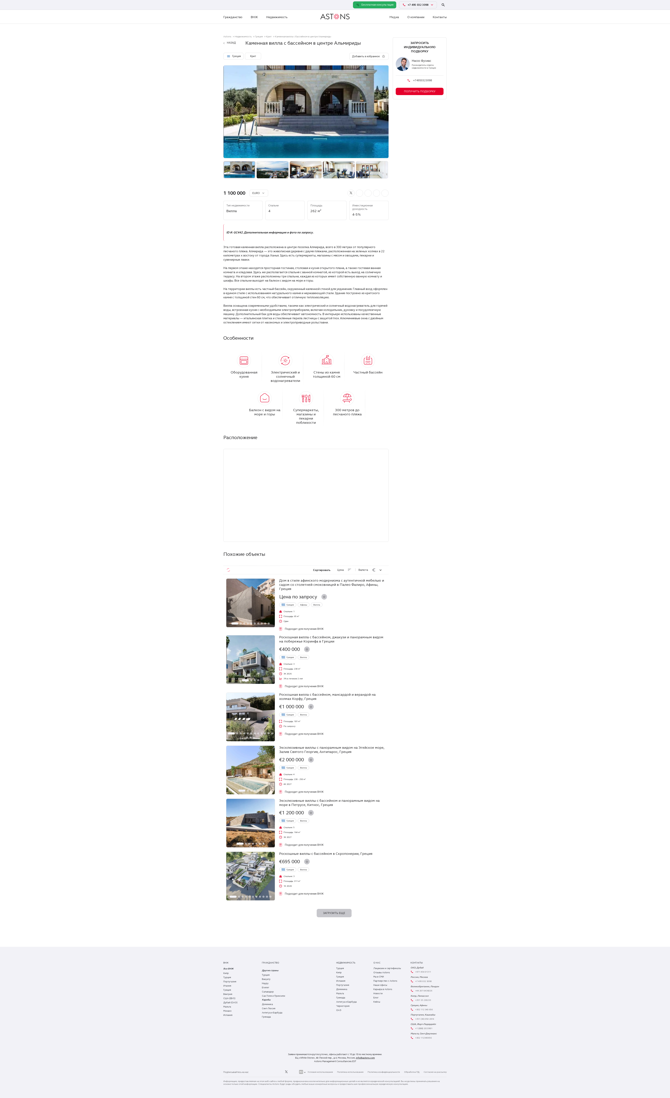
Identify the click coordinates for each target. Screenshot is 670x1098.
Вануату (266, 979)
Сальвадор (268, 991)
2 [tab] (241, 623)
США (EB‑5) (229, 998)
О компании (415, 17)
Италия (227, 985)
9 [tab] (265, 623)
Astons (227, 36)
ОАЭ (338, 1010)
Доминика (267, 1004)
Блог (376, 997)
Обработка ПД (411, 1072)
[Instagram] (262, 1072)
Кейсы (376, 1001)
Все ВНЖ (228, 968)
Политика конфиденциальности (384, 1072)
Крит (269, 36)
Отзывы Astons (381, 972)
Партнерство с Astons (385, 981)
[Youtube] (294, 1072)
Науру (265, 983)
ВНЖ (254, 17)
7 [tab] (258, 623)
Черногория (342, 1006)
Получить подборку (420, 91)
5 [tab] (251, 623)
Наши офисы (380, 985)
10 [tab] (269, 623)
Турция (227, 977)
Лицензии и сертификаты (387, 968)
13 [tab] (247, 738)
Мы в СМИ (378, 976)
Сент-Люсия (268, 1008)
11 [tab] (269, 733)
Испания (227, 1015)
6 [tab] (255, 623)
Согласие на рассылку (435, 1072)
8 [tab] (262, 623)
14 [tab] (251, 738)
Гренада (266, 1016)
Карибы (266, 999)
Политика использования (350, 1072)
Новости (378, 993)
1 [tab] (234, 623)
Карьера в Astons (382, 989)
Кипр (226, 973)
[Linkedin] (254, 1072)
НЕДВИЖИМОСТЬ (345, 962)
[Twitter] (286, 1072)
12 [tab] (272, 733)
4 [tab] (248, 623)
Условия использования (320, 1072)
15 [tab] (254, 738)
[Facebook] (270, 1072)
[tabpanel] (250, 602)
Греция (259, 36)
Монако (227, 1011)
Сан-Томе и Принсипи (273, 996)
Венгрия (227, 994)
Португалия (229, 981)
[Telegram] (234, 4)
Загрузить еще (334, 913)
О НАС (377, 962)
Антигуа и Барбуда (272, 1012)
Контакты (440, 17)
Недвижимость (277, 17)
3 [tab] (244, 623)
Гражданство (232, 17)
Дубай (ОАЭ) (230, 1002)
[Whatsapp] (226, 4)
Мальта (227, 1006)
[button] (351, 193)
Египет (265, 987)
